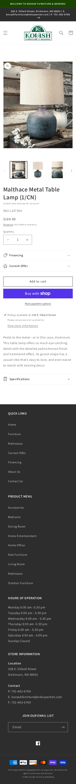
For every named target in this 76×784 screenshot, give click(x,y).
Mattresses (15, 443)
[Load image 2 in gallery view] (38, 169)
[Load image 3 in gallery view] (57, 169)
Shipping (8, 224)
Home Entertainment (22, 536)
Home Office (16, 545)
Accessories (16, 507)
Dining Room (17, 526)
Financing (14, 462)
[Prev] (4, 170)
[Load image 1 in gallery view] (18, 169)
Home (12, 424)
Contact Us (15, 481)
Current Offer (17, 453)
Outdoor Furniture (20, 583)
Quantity (8, 231)
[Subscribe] (63, 727)
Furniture (14, 434)
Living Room (16, 564)
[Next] (71, 170)
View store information (22, 326)
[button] (5, 32)
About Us (14, 472)
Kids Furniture (17, 554)
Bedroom (14, 517)
